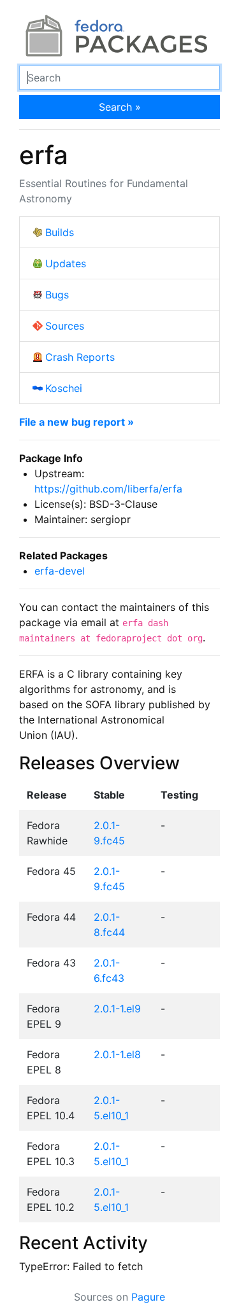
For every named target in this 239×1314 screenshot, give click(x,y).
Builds (59, 232)
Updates (65, 263)
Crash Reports (80, 357)
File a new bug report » (76, 422)
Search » (120, 107)
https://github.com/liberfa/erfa (108, 488)
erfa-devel (59, 570)
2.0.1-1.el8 (117, 1054)
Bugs (57, 294)
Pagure (148, 1296)
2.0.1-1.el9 (117, 1008)
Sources (64, 325)
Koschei (63, 388)
